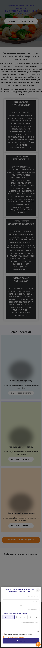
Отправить (21, 641)
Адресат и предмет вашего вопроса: (15, 613)
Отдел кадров (34, 617)
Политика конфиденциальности (14, 637)
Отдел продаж (22, 617)
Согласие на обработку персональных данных (18, 634)
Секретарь (10, 617)
